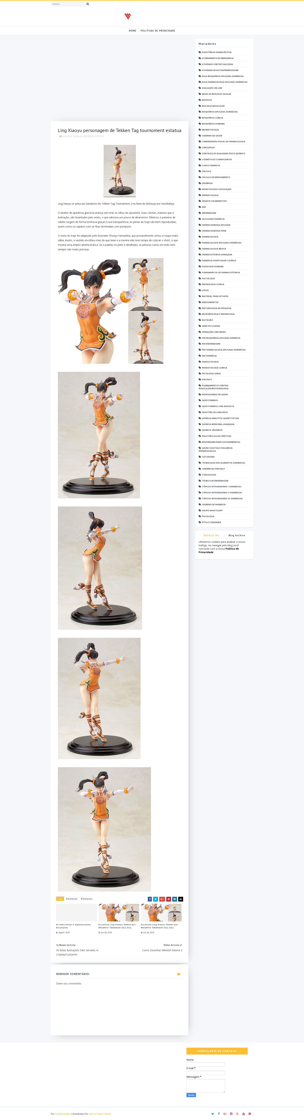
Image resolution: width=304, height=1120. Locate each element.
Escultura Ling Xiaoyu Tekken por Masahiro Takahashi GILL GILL (117, 926)
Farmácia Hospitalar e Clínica (219, 260)
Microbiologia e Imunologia (218, 314)
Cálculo (206, 171)
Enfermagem (209, 213)
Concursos (208, 147)
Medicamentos (210, 302)
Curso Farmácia (211, 165)
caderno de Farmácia (214, 504)
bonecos (77, 136)
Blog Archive (237, 535)
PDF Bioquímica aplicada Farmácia (221, 338)
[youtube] (243, 1113)
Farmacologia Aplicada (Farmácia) (221, 242)
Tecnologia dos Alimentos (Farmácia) (223, 462)
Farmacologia (210, 236)
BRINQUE (88, 136)
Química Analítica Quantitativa (220, 418)
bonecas (67, 136)
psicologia (208, 516)
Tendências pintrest (213, 468)
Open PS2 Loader (211, 326)
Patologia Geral (211, 373)
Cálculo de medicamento (216, 177)
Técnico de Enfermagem (215, 480)
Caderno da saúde (212, 135)
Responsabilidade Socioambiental (221, 442)
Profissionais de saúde (215, 394)
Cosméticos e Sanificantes (217, 159)
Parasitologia (210, 361)
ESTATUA (99, 136)
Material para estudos (215, 296)
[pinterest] (249, 1113)
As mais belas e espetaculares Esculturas (73, 926)
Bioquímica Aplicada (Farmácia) (220, 111)
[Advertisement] (119, 80)
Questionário (210, 400)
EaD (204, 207)
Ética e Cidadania (211, 522)
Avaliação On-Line (212, 88)
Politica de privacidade (211, 536)
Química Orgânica (212, 430)
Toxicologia (209, 474)
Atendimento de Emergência (218, 58)
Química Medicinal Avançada (218, 424)
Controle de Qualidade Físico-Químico (223, 153)
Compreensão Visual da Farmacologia (223, 141)
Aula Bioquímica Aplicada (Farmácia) (223, 76)
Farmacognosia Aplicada (216, 225)
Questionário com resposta (218, 406)
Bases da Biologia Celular (216, 94)
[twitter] (212, 1113)
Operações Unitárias (214, 332)
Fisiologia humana (213, 266)
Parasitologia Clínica (214, 367)
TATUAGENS (208, 456)
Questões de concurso (215, 412)
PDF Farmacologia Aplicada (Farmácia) (224, 349)
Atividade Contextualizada (217, 64)
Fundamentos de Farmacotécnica (221, 272)
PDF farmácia (209, 355)
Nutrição (207, 320)
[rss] (237, 1113)
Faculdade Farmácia (213, 219)
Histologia (208, 278)
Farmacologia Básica (214, 248)
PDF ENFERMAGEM (211, 343)
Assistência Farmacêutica (217, 52)
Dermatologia (210, 195)
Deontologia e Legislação (216, 189)
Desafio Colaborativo (214, 201)
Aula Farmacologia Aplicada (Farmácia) (224, 82)
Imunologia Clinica (213, 284)
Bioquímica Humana (213, 123)
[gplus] (225, 1113)
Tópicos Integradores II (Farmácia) (222, 492)
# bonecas (71, 898)
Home (132, 30)
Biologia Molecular (213, 106)
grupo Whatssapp (212, 510)
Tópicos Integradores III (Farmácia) (222, 498)
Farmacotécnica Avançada (217, 254)
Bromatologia (210, 129)
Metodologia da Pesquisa (216, 308)
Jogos (205, 290)
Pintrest (207, 379)
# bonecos (86, 898)
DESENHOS (207, 183)
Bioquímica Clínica (212, 117)
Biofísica (207, 100)
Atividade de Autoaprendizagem (220, 70)
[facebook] (218, 1113)
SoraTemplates (63, 1113)
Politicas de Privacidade (158, 30)
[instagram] (231, 1113)
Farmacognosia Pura (214, 230)
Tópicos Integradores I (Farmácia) (221, 486)
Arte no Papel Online (100, 1113)
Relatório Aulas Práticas (216, 436)
